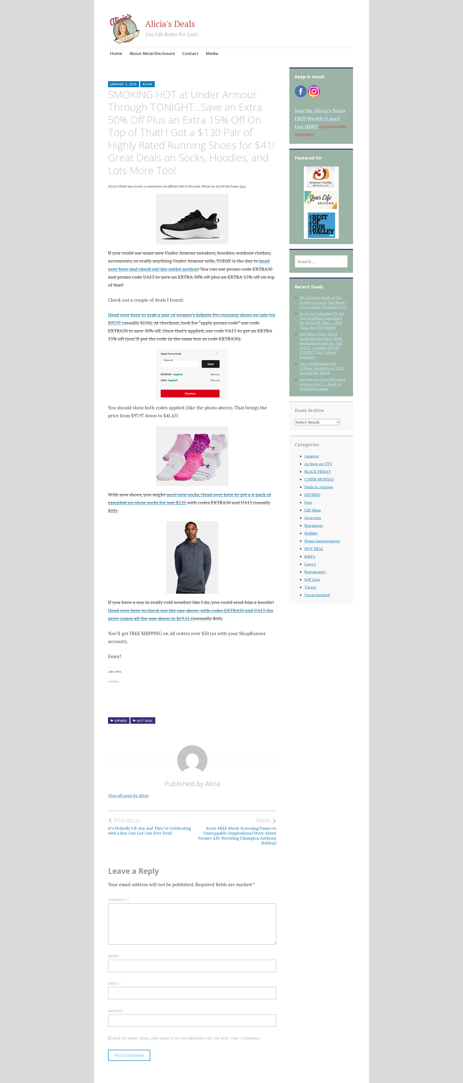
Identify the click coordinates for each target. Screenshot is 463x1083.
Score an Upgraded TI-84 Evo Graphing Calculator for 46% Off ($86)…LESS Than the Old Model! (322, 320)
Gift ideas (312, 510)
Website (115, 1011)
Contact (190, 53)
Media (212, 53)
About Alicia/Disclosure (152, 53)
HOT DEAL (145, 721)
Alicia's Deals (170, 23)
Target (310, 587)
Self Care (312, 579)
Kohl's (309, 556)
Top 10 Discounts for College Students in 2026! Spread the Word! (322, 368)
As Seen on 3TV (318, 463)
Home (116, 53)
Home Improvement (322, 541)
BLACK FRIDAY (317, 471)
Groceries (312, 517)
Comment (118, 899)
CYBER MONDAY (319, 479)
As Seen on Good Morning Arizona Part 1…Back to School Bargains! (322, 384)
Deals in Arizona (318, 487)
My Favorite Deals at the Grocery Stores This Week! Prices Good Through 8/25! (323, 302)
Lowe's (310, 564)
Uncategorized (317, 595)
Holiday (311, 533)
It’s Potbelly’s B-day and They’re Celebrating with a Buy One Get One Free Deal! (149, 826)
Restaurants (315, 571)
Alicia (147, 84)
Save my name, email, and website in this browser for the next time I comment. (186, 1038)
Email (114, 983)
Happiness (313, 525)
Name (114, 956)
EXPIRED (121, 721)
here (242, 186)
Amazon (311, 456)
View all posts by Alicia (128, 795)
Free (308, 502)
